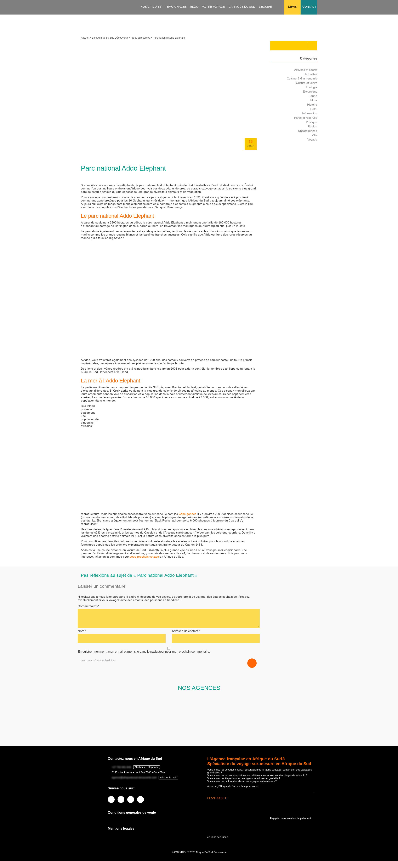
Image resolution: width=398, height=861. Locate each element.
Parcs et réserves (140, 37)
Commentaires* (88, 606)
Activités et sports (305, 69)
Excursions (310, 91)
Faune (313, 96)
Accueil (85, 37)
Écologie (311, 87)
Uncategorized (307, 130)
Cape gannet (187, 513)
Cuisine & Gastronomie (302, 78)
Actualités (311, 74)
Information (309, 113)
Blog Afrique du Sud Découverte (110, 37)
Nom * (82, 631)
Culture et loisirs (306, 82)
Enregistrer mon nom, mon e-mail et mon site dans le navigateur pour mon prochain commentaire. (144, 651)
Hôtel (313, 109)
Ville (314, 135)
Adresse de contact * (186, 631)
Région (312, 126)
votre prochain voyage (144, 556)
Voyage (312, 139)
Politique (311, 122)
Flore (313, 100)
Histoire (312, 104)
